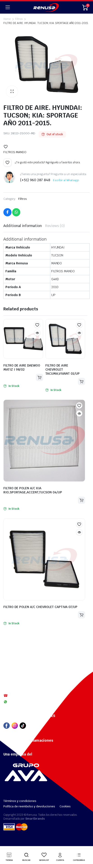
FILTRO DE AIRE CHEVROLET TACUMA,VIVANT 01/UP (62, 369)
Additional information (22, 225)
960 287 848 (18, 702)
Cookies (65, 806)
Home (7, 19)
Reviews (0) (55, 225)
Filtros (22, 199)
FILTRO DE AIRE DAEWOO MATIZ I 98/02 (21, 367)
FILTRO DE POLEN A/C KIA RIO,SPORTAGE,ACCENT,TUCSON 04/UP (32, 490)
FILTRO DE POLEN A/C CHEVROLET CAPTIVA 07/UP (40, 607)
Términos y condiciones (19, 801)
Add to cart (39, 377)
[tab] (22, 226)
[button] (5, 146)
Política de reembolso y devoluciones (29, 806)
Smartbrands (35, 819)
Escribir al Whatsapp (66, 180)
